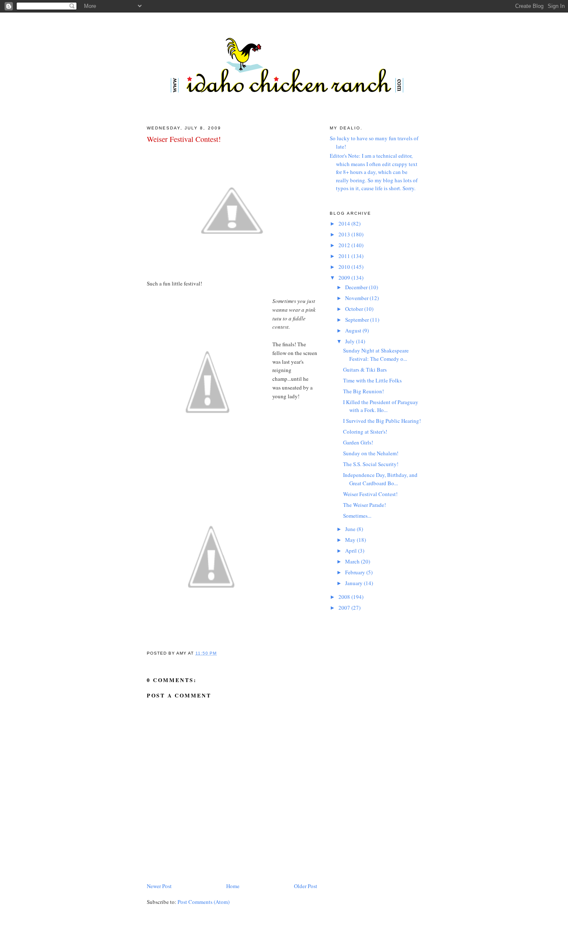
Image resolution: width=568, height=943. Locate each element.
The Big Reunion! (363, 391)
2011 (344, 256)
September (357, 319)
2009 (344, 277)
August (354, 330)
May (351, 539)
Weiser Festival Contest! (184, 139)
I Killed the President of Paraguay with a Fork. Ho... (380, 406)
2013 (344, 234)
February (355, 572)
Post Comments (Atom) (204, 902)
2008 (344, 597)
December (357, 287)
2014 (344, 223)
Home (233, 886)
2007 (344, 607)
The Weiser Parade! (364, 505)
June (351, 529)
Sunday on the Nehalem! (370, 453)
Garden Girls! (358, 442)
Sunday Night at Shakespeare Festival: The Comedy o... (376, 354)
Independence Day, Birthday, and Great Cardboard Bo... (380, 479)
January (354, 583)
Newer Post (159, 886)
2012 (344, 245)
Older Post (305, 886)
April (351, 550)
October (354, 309)
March (353, 561)
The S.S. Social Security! (370, 464)
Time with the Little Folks (372, 380)
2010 (344, 266)
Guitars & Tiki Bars (365, 369)
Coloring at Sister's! (365, 431)
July (350, 341)
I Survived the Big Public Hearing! (382, 420)
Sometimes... (357, 515)
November (357, 298)
